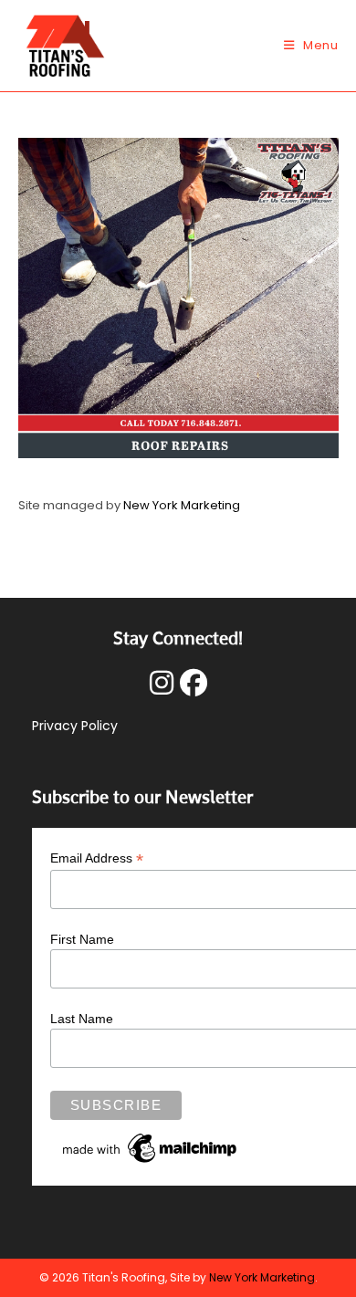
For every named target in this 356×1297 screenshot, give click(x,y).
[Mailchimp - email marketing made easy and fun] (150, 1146)
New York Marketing (181, 505)
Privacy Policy (75, 725)
